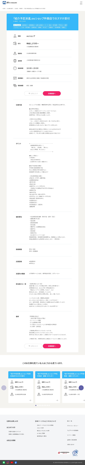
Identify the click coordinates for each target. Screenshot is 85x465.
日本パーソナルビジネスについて (45, 421)
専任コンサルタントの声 (43, 430)
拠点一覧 (69, 421)
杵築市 (20, 8)
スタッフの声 (40, 428)
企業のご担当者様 (72, 440)
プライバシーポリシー (72, 425)
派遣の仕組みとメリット (15, 431)
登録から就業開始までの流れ (16, 434)
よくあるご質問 (41, 433)
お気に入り (34, 93)
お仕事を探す (10, 8)
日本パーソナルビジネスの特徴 (45, 425)
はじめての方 (11, 427)
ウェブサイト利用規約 (72, 430)
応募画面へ (52, 93)
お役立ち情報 (11, 440)
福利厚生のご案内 (42, 436)
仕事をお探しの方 (12, 421)
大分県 (16, 8)
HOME (4, 8)
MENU (81, 3)
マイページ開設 (71, 435)
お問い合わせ (70, 444)
